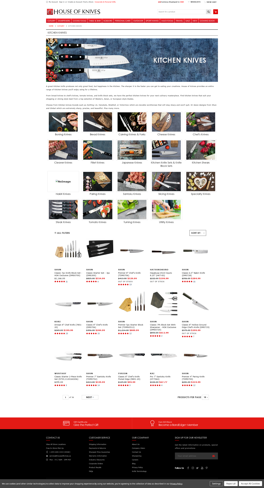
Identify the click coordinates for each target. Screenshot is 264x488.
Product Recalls (95, 467)
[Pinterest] (207, 468)
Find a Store (88, 2)
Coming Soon (207, 21)
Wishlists (195, 2)
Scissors (108, 21)
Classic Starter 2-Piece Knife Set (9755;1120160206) (68, 377)
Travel (179, 21)
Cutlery (51, 21)
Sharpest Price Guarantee (99, 452)
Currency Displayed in (172, 2)
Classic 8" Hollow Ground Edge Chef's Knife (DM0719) (195, 326)
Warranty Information (98, 456)
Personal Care (122, 21)
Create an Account (75, 2)
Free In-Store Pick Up (55, 448)
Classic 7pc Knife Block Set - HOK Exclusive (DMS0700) (68, 274)
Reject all (231, 483)
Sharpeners (64, 21)
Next (89, 397)
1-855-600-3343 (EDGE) (60, 452)
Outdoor (138, 21)
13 (130, 284)
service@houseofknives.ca (60, 456)
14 (98, 385)
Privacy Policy (176, 483)
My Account (53, 2)
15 (194, 282)
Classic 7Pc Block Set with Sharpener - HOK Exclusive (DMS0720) (163, 327)
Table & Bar (95, 21)
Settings (216, 483)
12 (130, 333)
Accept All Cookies (250, 483)
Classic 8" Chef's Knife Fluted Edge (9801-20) (129, 377)
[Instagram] (193, 468)
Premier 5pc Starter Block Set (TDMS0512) (130, 326)
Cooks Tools (79, 21)
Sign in (61, 2)
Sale (188, 21)
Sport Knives (152, 21)
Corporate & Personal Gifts (105, 2)
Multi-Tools (167, 21)
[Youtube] (202, 468)
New (195, 21)
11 (67, 282)
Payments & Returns (97, 448)
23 (67, 333)
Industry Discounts (97, 460)
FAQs (91, 471)
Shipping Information (97, 444)
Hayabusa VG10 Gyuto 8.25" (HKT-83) (161, 274)
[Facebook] (188, 468)
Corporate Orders (96, 464)
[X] (197, 468)
